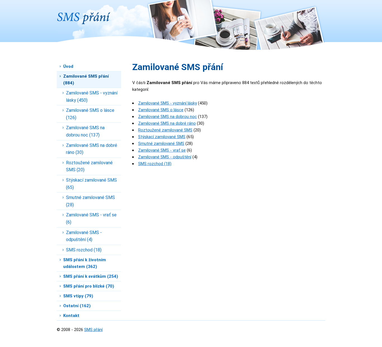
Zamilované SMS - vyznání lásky (167, 103)
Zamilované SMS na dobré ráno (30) (91, 149)
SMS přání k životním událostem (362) (84, 263)
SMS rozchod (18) (84, 250)
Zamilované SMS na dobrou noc (167, 116)
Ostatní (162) (77, 305)
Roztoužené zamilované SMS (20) (89, 166)
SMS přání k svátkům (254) (90, 276)
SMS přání (93, 329)
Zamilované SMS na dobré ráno (167, 123)
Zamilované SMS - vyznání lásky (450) (91, 96)
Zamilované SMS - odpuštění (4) (84, 236)
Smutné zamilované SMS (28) (90, 201)
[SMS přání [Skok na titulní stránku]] (83, 12)
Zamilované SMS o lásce (160, 109)
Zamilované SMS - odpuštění (164, 156)
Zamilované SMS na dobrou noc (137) (85, 131)
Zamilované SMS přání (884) (86, 79)
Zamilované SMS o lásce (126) (90, 114)
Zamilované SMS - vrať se (162, 150)
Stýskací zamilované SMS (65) (91, 183)
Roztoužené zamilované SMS (165, 130)
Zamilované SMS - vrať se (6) (91, 218)
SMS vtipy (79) (78, 296)
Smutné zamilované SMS (161, 143)
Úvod (68, 66)
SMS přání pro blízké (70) (88, 286)
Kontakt (71, 315)
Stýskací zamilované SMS (161, 136)
